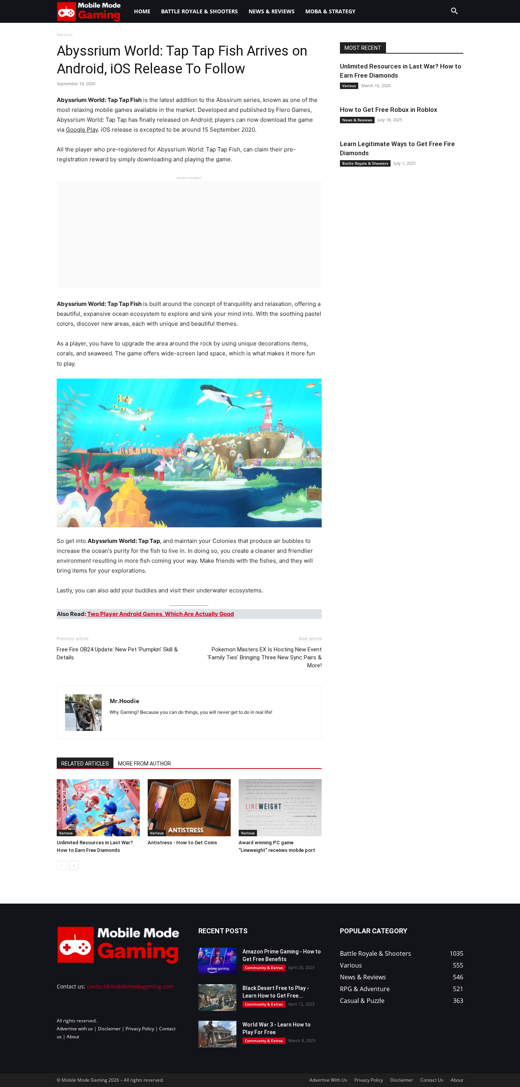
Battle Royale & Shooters (199, 11)
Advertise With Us (328, 1080)
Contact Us (431, 1080)
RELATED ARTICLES (85, 764)
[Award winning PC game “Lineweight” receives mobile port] (280, 807)
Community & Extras (264, 967)
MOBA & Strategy (330, 11)
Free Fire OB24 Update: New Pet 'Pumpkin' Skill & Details (117, 653)
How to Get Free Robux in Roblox (388, 109)
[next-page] (73, 865)
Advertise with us (75, 1028)
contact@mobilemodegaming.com (130, 986)
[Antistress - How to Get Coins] (189, 807)
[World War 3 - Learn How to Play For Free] (217, 1034)
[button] (454, 12)
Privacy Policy (140, 1028)
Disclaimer (109, 1028)
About (73, 1036)
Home (142, 11)
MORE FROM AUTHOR (144, 764)
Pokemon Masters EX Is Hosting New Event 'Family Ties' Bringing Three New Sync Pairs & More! (264, 657)
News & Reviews (272, 11)
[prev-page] (61, 865)
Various (66, 833)
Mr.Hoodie (124, 701)
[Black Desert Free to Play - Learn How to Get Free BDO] (217, 997)
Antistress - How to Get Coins (182, 842)
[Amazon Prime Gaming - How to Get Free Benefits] (217, 961)
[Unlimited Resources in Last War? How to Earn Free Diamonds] (98, 807)
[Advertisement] (189, 234)
